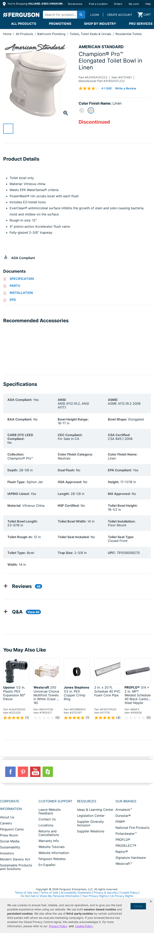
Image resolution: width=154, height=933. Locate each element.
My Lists (134, 3)
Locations (45, 825)
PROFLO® (123, 840)
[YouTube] (35, 772)
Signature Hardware (131, 858)
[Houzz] (48, 772)
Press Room (9, 835)
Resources (86, 801)
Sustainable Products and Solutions (16, 867)
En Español (46, 865)
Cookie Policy (129, 892)
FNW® (120, 822)
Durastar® (123, 816)
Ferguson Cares (12, 829)
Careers (6, 823)
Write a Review (125, 88)
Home (7, 34)
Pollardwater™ (126, 834)
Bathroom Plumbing (51, 34)
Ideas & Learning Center (95, 810)
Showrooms (75, 3)
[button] (150, 901)
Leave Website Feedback (49, 811)
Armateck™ (124, 810)
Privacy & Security (106, 892)
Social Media (9, 841)
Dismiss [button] (138, 906)
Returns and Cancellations (48, 833)
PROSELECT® (126, 846)
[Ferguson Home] (21, 15)
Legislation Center (91, 816)
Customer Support (55, 801)
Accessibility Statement (76, 892)
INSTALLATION (21, 293)
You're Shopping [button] (36, 3)
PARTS (15, 286)
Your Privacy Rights (94, 896)
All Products (23, 24)
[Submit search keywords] (81, 15)
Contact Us (47, 819)
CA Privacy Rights (121, 896)
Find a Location (98, 3)
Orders (118, 3)
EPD (13, 300)
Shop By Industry (100, 24)
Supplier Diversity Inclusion (90, 823)
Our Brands (126, 801)
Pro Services (140, 24)
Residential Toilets (129, 34)
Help (148, 3)
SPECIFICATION (22, 279)
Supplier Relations (90, 831)
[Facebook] (10, 772)
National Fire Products (132, 828)
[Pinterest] (23, 772)
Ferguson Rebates (52, 859)
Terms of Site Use (26, 892)
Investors (7, 853)
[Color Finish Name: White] (82, 110)
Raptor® (122, 852)
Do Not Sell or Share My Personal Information (50, 896)
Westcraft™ (124, 864)
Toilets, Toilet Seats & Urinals (91, 34)
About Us (7, 817)
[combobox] (63, 15)
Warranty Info (48, 841)
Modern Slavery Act (15, 859)
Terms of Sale (49, 892)
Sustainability (10, 847)
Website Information (53, 853)
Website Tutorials (51, 847)
